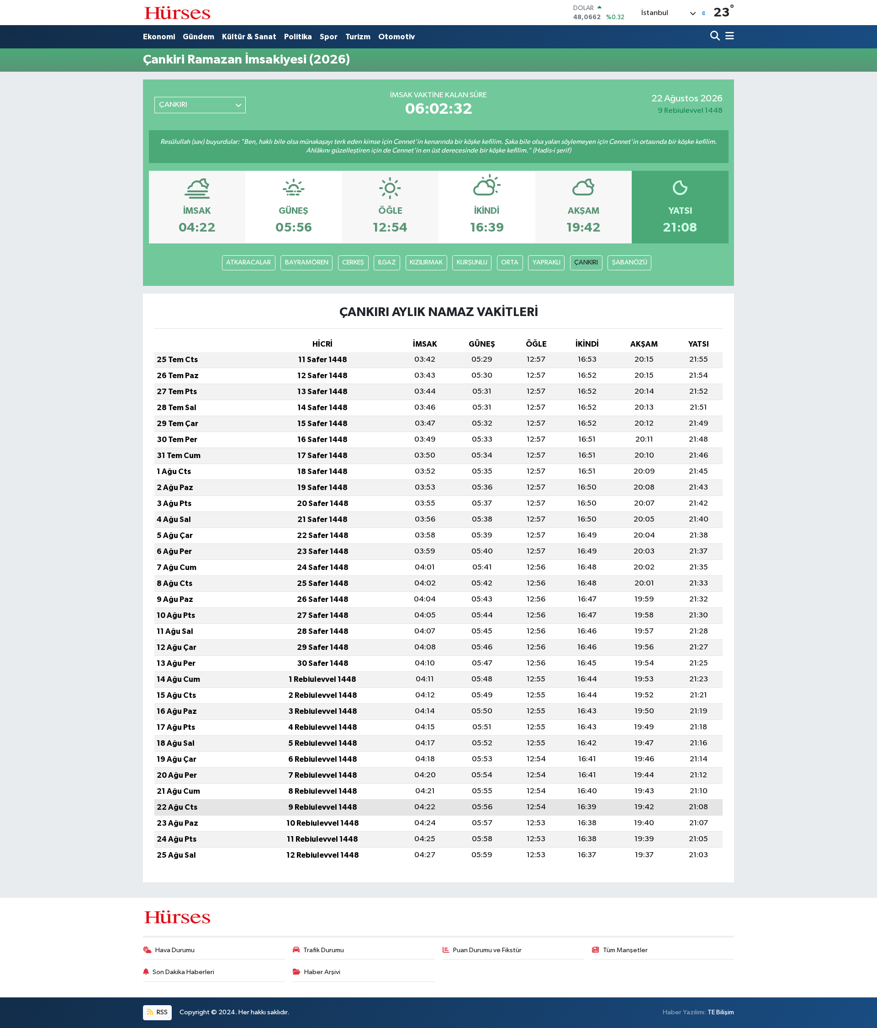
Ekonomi (159, 37)
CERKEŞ (353, 262)
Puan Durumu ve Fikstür (487, 950)
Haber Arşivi (322, 972)
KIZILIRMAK (426, 262)
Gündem (198, 37)
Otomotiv (396, 37)
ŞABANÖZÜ (629, 262)
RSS (161, 1012)
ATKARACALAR (248, 262)
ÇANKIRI (586, 262)
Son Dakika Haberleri (183, 972)
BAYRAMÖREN (306, 262)
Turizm (357, 37)
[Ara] (716, 37)
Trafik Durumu (323, 950)
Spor (329, 37)
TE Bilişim (721, 1012)
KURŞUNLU (472, 262)
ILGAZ (387, 262)
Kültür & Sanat (249, 37)
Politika (298, 37)
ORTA (509, 262)
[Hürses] (177, 12)
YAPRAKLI (546, 262)
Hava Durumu (175, 950)
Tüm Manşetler (625, 950)
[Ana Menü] (728, 37)
